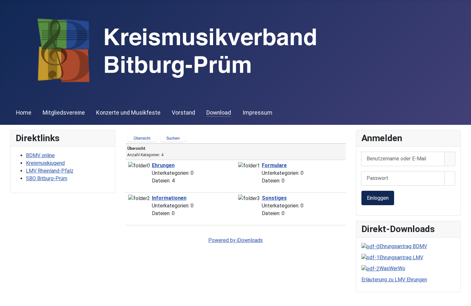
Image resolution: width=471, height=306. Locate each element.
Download (218, 112)
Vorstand (183, 112)
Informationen (169, 198)
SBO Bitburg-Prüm (46, 178)
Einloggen (378, 198)
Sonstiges (274, 198)
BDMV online (40, 155)
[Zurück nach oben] (463, 298)
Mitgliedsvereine (64, 112)
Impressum (257, 112)
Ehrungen (163, 165)
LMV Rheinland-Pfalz (49, 171)
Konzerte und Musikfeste (128, 112)
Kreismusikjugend (45, 163)
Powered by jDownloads (235, 240)
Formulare (274, 165)
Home (23, 112)
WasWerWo (392, 268)
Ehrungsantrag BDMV (403, 246)
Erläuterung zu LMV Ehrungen (394, 280)
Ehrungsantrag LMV (401, 257)
